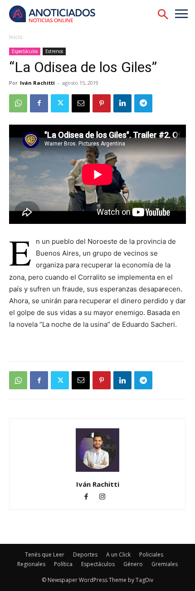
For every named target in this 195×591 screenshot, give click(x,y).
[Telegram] (143, 103)
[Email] (81, 103)
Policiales (151, 554)
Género (133, 564)
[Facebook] (39, 103)
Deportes (85, 554)
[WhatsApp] (18, 103)
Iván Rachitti (37, 82)
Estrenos (54, 51)
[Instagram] (105, 497)
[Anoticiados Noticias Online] (56, 14)
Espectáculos (25, 51)
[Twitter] (60, 103)
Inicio (16, 37)
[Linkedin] (122, 103)
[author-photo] (97, 471)
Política (63, 564)
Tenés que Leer (44, 554)
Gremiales (164, 564)
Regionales (31, 564)
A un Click (118, 554)
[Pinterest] (102, 103)
